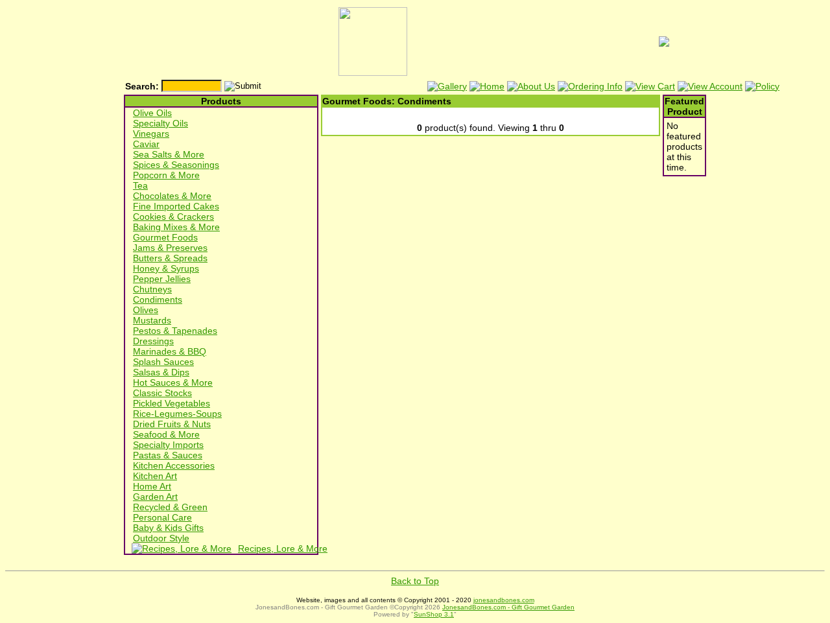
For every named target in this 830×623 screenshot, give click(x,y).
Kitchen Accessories (174, 465)
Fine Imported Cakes (176, 206)
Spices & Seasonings (176, 164)
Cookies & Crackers (173, 216)
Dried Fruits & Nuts (172, 424)
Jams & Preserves (170, 247)
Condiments (157, 299)
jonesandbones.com (503, 600)
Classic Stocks (162, 393)
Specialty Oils (160, 123)
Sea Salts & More (168, 154)
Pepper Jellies (162, 279)
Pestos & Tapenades (175, 330)
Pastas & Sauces (167, 455)
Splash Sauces (163, 362)
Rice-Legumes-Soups (177, 413)
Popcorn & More (166, 175)
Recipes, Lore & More (282, 548)
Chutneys (152, 289)
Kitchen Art (155, 476)
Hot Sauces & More (173, 382)
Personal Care (162, 517)
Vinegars (151, 133)
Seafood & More (166, 434)
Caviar (146, 144)
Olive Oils (152, 113)
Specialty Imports (168, 445)
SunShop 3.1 (434, 614)
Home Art (152, 486)
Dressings (153, 341)
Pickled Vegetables (171, 403)
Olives (145, 310)
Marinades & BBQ (169, 351)
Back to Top (415, 581)
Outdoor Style (161, 538)
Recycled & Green (170, 507)
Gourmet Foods (165, 237)
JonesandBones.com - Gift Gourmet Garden (508, 607)
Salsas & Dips (161, 372)
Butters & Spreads (170, 258)
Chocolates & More (172, 196)
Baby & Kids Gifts (168, 528)
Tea (140, 185)
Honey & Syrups (166, 268)
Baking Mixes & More (176, 227)
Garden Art (155, 496)
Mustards (152, 320)
